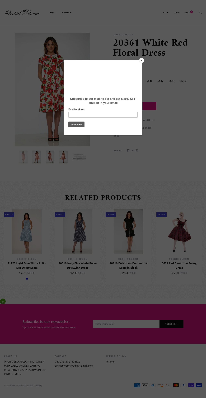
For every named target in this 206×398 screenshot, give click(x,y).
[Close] (141, 60)
